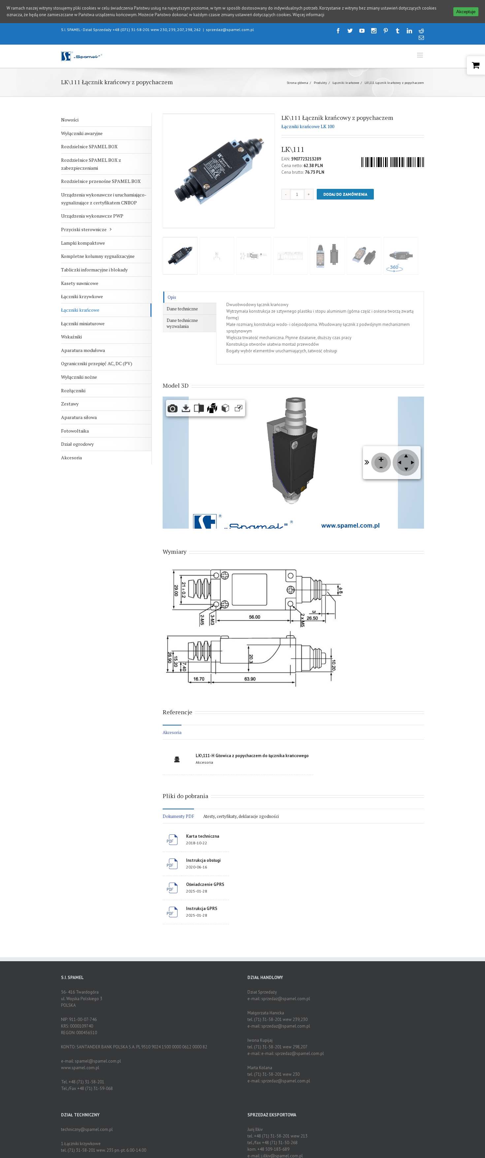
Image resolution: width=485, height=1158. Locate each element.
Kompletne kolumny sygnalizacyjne (98, 256)
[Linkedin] (409, 30)
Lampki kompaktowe (83, 243)
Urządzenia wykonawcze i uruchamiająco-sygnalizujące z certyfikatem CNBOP (103, 199)
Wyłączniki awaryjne (82, 133)
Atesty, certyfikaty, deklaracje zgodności (241, 816)
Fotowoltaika (75, 431)
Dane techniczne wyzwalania (182, 323)
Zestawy (70, 404)
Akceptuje (465, 11)
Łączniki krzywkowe (82, 296)
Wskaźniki (71, 336)
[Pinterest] (385, 30)
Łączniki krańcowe (346, 83)
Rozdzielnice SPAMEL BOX (89, 146)
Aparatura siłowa (79, 417)
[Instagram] (373, 30)
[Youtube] (362, 30)
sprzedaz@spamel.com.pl (230, 29)
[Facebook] (338, 30)
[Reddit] (421, 30)
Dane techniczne (182, 309)
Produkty (320, 83)
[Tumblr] (397, 30)
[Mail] (421, 37)
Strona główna (297, 83)
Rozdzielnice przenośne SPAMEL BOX (101, 181)
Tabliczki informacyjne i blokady (94, 269)
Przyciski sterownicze (84, 229)
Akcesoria (71, 457)
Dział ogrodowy (77, 444)
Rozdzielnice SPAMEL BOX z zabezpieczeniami (91, 164)
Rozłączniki (73, 390)
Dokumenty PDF (178, 816)
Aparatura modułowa (83, 350)
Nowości (70, 120)
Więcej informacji (308, 15)
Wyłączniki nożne (79, 377)
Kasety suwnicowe (79, 283)
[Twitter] (350, 30)
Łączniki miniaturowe (83, 323)
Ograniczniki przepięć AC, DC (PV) (96, 363)
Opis (172, 297)
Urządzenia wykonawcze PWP (92, 216)
